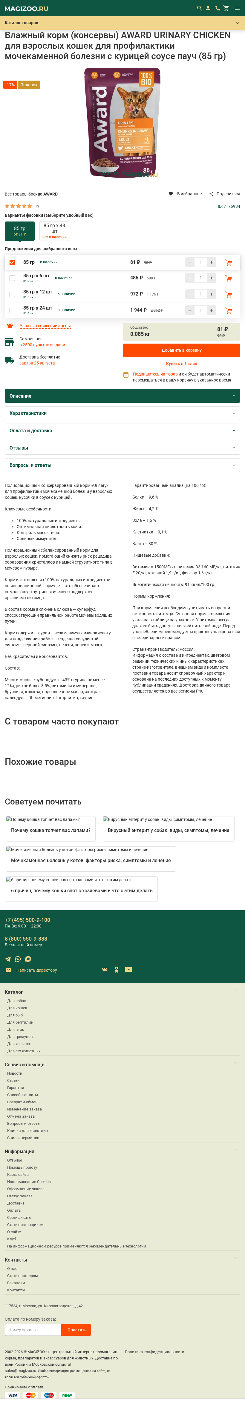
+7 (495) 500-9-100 (27, 920)
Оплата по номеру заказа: (30, 1319)
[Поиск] (199, 8)
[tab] (19, 231)
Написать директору (36, 970)
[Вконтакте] (104, 969)
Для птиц (15, 1029)
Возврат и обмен (22, 1102)
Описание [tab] (20, 396)
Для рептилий (20, 1022)
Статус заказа (20, 1196)
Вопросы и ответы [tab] (30, 465)
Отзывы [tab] (19, 448)
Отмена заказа (21, 1116)
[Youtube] (128, 969)
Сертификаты (19, 1217)
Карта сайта (18, 1174)
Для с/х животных (23, 1051)
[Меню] (237, 8)
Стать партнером (22, 1275)
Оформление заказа (26, 1189)
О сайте (14, 1232)
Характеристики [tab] (28, 413)
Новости (14, 1073)
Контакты (16, 1290)
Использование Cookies (29, 1181)
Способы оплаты (22, 1095)
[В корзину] (228, 262)
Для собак (16, 1001)
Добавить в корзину (182, 350)
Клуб (11, 1239)
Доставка (15, 1203)
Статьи (13, 1080)
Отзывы (14, 1160)
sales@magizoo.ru (20, 1370)
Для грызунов (20, 1036)
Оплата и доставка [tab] (31, 430)
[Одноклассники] (116, 969)
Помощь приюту (22, 1167)
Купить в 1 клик (181, 363)
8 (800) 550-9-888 (26, 939)
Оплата (14, 1210)
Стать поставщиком (25, 1224)
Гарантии (15, 1087)
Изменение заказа (24, 1109)
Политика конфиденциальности (154, 1352)
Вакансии (16, 1283)
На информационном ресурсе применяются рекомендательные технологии (76, 1246)
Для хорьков (18, 1044)
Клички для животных (27, 1130)
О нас (12, 1268)
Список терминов (23, 1138)
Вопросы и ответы (23, 1123)
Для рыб (15, 1015)
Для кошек (17, 1008)
